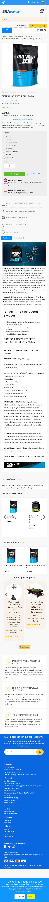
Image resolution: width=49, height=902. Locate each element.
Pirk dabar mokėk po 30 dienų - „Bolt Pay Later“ (19, 793)
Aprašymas (6, 238)
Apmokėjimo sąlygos (10, 781)
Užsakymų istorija (9, 831)
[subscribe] (40, 752)
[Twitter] (10, 847)
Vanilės (8, 140)
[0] (41, 11)
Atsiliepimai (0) (19, 238)
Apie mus (7, 795)
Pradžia (3, 36)
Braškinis (9, 149)
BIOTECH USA (14, 103)
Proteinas (29, 36)
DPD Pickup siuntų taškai (12, 783)
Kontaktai (7, 809)
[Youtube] (14, 847)
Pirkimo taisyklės (9, 802)
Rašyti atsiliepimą (27, 119)
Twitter (38, 30)
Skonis (7, 133)
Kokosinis (9, 155)
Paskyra (6, 829)
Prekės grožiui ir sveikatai (26, 865)
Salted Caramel (11, 146)
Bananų (8, 137)
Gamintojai (7, 820)
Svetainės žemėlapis (10, 814)
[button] (46, 560)
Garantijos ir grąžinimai (11, 788)
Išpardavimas (8, 823)
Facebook (41, 30)
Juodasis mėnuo (9, 790)
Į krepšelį (16, 174)
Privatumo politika (9, 800)
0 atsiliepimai (16, 119)
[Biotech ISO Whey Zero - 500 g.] (24, 65)
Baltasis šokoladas (12, 152)
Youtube (45, 30)
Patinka (32, 174)
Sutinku (31, 896)
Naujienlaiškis (8, 836)
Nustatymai (20, 896)
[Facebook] (5, 847)
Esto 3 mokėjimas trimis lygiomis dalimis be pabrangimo (22, 786)
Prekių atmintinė (9, 834)
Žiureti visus (24, 647)
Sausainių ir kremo (12, 143)
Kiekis (5, 162)
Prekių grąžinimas (9, 811)
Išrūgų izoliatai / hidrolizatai (10, 39)
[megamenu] (7, 30)
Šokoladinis (10, 158)
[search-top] (43, 19)
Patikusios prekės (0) (39, 26)
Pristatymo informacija (11, 798)
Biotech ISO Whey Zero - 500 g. (32, 39)
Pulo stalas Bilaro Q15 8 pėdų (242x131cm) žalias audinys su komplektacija (36, 607)
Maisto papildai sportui (16, 36)
